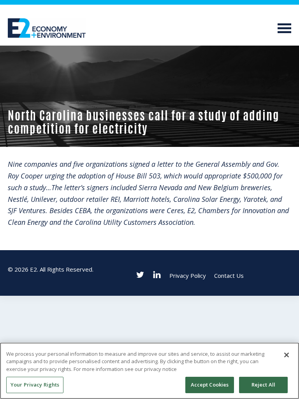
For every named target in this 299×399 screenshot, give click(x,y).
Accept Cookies (210, 384)
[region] (149, 371)
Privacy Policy (187, 275)
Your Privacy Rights (35, 384)
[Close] (286, 355)
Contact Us (229, 275)
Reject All (263, 384)
